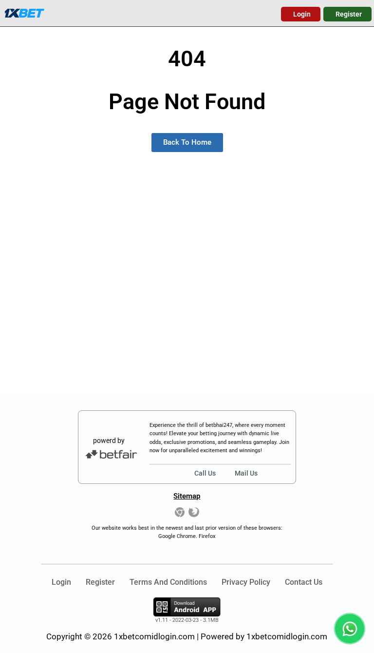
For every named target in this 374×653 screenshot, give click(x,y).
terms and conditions (168, 582)
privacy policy (246, 582)
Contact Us (303, 582)
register (100, 582)
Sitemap (186, 496)
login (61, 582)
